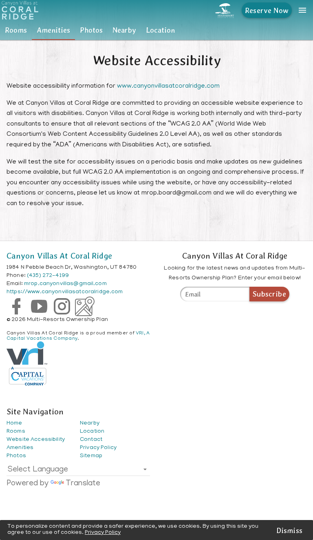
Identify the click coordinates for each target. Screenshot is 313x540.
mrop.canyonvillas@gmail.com (65, 284)
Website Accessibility (36, 440)
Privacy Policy (103, 533)
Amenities (53, 30)
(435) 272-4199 (48, 276)
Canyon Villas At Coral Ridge (59, 256)
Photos (91, 30)
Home (14, 423)
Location (160, 30)
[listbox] (78, 471)
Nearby (124, 30)
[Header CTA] (224, 10)
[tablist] (156, 30)
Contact (91, 440)
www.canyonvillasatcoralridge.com (168, 86)
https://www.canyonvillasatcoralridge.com (65, 292)
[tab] (16, 30)
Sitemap (91, 456)
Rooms (16, 30)
